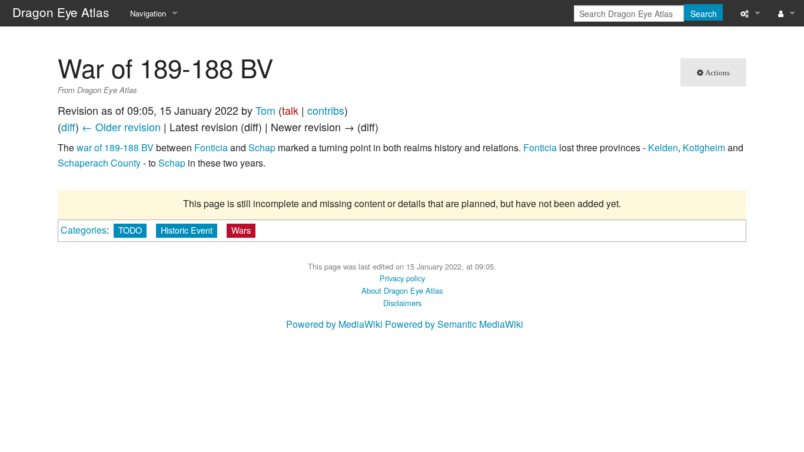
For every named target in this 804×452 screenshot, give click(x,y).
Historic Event (186, 230)
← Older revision (121, 126)
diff (68, 126)
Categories (84, 230)
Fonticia (211, 147)
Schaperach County (99, 163)
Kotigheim (704, 147)
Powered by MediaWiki (334, 324)
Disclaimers (402, 302)
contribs (325, 110)
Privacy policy (402, 278)
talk (290, 110)
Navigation (148, 13)
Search (703, 13)
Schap (261, 147)
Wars (241, 230)
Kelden (663, 147)
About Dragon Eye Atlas (402, 290)
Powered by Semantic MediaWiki (454, 324)
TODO (130, 230)
